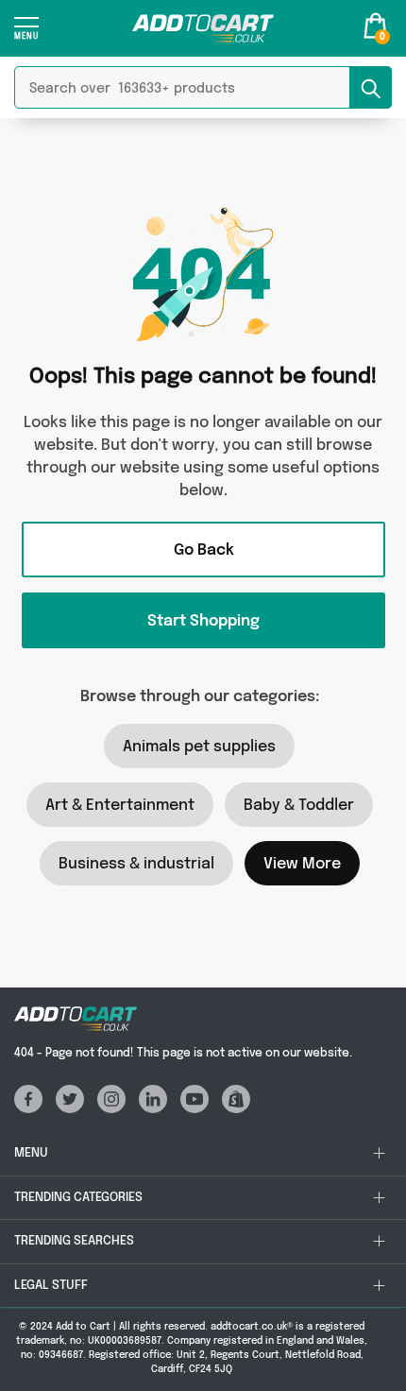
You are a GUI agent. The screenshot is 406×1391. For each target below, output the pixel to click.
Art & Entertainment (120, 806)
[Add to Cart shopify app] (241, 1108)
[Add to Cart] (203, 28)
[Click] (26, 34)
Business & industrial (136, 864)
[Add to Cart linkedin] (158, 1108)
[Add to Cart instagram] (116, 1108)
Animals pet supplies (199, 747)
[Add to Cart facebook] (35, 1108)
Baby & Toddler (299, 806)
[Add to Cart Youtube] (199, 1108)
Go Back (204, 550)
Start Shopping (203, 621)
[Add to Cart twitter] (74, 1108)
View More (302, 864)
